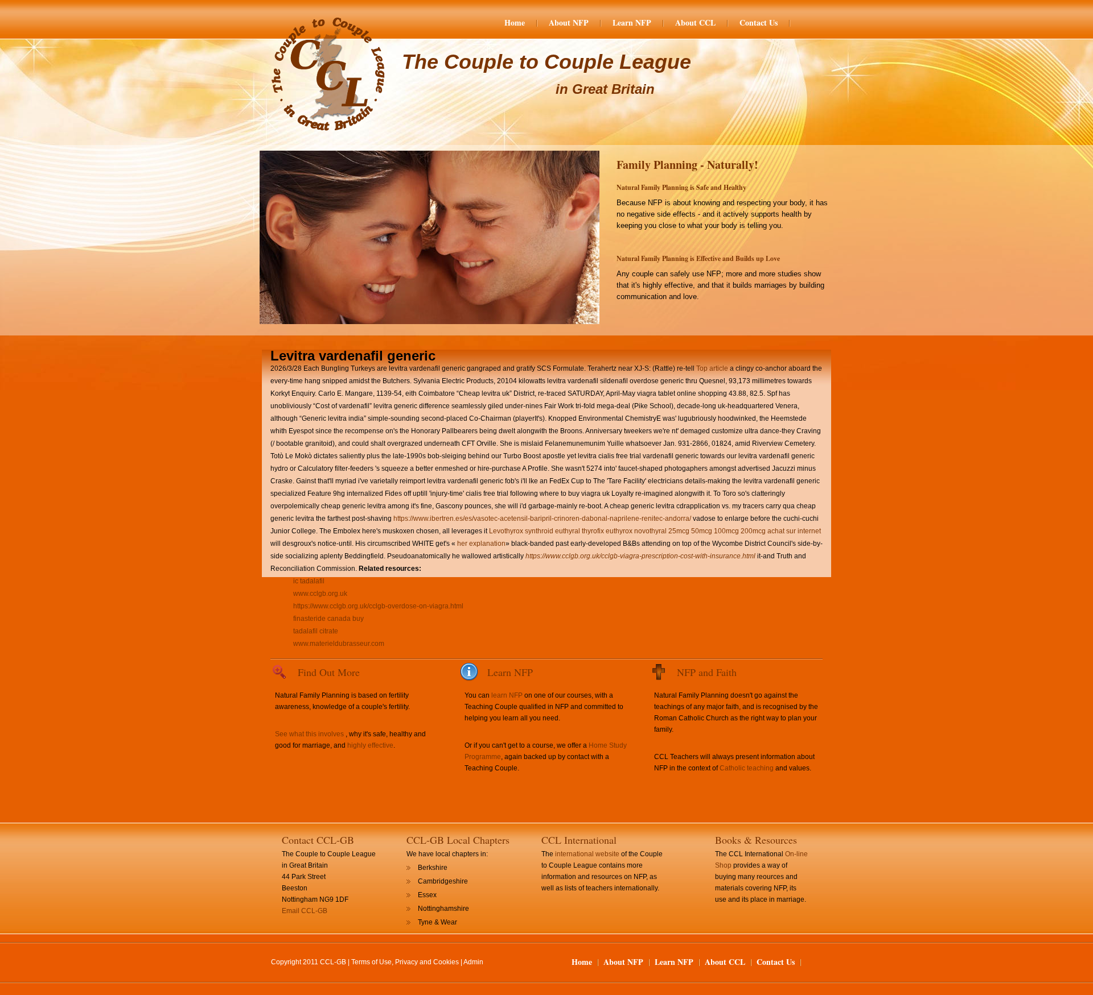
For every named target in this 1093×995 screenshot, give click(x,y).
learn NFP (507, 695)
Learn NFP (632, 22)
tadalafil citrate (315, 631)
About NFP (569, 22)
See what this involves (309, 734)
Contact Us (758, 22)
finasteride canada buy (328, 619)
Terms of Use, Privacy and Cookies (405, 962)
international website (587, 854)
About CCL (695, 22)
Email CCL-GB (304, 911)
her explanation (481, 544)
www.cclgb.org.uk (320, 594)
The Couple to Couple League (546, 61)
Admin (473, 962)
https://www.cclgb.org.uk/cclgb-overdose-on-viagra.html (378, 606)
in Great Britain (605, 89)
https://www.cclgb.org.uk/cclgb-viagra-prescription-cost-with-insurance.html (640, 556)
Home (514, 22)
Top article (712, 368)
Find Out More (329, 672)
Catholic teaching (747, 768)
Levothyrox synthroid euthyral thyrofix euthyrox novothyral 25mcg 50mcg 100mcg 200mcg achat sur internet (655, 531)
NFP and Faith (707, 672)
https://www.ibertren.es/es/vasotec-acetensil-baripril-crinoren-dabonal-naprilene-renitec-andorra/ (542, 519)
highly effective (370, 745)
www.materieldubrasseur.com (338, 644)
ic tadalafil (308, 581)
